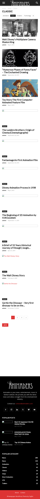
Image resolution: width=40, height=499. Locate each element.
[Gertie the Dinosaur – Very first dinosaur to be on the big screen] (20, 291)
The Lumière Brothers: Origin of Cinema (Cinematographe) (18, 131)
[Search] (37, 3)
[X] (23, 410)
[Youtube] (34, 410)
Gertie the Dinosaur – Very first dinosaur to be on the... (18, 304)
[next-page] (26, 317)
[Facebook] (6, 410)
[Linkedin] (17, 410)
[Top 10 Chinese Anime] (7, 445)
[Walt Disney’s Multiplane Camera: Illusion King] (20, 28)
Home (4, 8)
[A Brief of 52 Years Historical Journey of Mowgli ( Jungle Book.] (20, 233)
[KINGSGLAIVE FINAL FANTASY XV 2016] (7, 435)
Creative (19, 15)
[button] (3, 3)
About (17, 493)
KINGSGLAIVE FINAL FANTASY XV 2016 (23, 433)
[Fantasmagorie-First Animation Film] (20, 148)
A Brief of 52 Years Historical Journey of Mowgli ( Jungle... (16, 246)
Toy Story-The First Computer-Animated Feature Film (17, 101)
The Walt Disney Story (13, 275)
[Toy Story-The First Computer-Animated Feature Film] (20, 88)
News (9, 8)
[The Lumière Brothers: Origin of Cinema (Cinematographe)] (20, 118)
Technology (27, 15)
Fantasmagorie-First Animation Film (20, 160)
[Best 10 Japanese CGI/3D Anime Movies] (7, 424)
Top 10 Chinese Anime (23, 442)
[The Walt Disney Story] (20, 264)
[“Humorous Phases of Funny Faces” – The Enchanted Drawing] (20, 58)
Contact (22, 493)
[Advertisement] (20, 349)
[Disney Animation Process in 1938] (20, 176)
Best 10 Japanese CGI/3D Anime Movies (24, 423)
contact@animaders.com (24, 404)
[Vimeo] (29, 410)
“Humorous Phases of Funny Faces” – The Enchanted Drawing (19, 71)
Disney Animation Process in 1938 (19, 187)
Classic (13, 15)
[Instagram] (11, 409)
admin (4, 45)
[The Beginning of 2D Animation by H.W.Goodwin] (20, 203)
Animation (6, 15)
